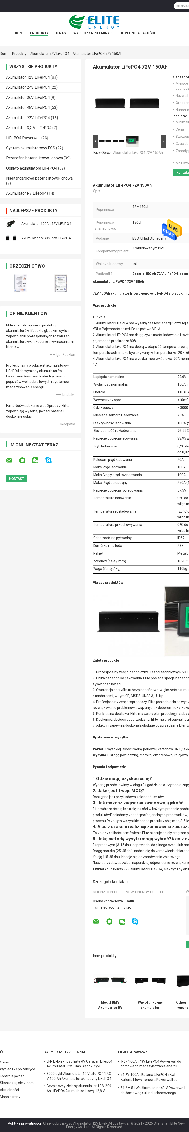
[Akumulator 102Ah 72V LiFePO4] (11, 224)
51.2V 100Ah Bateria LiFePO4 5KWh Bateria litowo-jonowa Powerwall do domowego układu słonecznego (149, 1078)
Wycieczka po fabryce (93, 33)
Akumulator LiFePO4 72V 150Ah (138, 152)
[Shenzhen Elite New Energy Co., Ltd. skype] (51, 460)
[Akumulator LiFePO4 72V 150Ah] (127, 104)
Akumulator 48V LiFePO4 (28, 107)
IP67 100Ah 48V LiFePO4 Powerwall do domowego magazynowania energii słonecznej (151, 1064)
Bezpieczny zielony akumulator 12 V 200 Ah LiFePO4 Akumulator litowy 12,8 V (79, 1088)
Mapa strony (10, 1097)
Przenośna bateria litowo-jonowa (34, 158)
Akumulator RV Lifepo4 (26, 193)
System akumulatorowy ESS (30, 148)
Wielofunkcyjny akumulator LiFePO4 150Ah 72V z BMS (150, 1005)
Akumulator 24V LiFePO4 (28, 87)
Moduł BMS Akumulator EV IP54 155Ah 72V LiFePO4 (110, 1005)
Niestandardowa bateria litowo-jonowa (39, 178)
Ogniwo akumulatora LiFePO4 (31, 168)
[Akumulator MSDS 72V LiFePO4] (11, 238)
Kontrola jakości (138, 33)
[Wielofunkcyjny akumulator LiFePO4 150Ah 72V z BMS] (150, 980)
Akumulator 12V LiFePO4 (28, 77)
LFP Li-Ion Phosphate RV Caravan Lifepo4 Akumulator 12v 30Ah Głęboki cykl (79, 1063)
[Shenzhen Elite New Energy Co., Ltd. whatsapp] (25, 460)
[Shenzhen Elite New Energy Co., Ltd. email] (12, 460)
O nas (61, 33)
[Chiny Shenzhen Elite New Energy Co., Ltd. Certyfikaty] (20, 283)
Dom (19, 33)
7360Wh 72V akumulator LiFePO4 (136, 869)
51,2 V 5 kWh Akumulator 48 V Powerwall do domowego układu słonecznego (153, 1090)
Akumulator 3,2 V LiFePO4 (28, 127)
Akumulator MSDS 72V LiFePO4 (46, 238)
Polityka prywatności (24, 1123)
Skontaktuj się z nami (17, 1083)
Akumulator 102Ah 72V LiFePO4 (46, 224)
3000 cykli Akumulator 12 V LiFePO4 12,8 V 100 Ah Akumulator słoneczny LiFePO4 (79, 1076)
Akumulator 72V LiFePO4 (49, 54)
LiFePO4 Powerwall (23, 138)
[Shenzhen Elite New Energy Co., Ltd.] (94, 21)
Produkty (39, 33)
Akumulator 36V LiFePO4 (28, 97)
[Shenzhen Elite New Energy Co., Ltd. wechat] (38, 460)
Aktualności (9, 1090)
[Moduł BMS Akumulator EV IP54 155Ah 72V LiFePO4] (110, 980)
